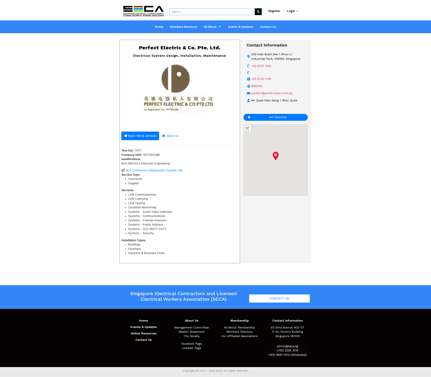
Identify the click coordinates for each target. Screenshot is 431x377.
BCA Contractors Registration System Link (154, 170)
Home (159, 26)
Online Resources (144, 333)
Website (256, 86)
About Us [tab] (172, 135)
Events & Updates (240, 26)
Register (274, 11)
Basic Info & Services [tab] (142, 135)
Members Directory (183, 26)
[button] (129, 95)
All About (210, 26)
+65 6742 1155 (261, 79)
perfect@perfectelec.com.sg (271, 93)
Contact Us (268, 26)
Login (291, 11)
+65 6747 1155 (261, 66)
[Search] (258, 11)
